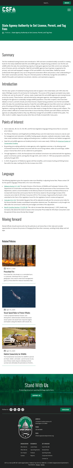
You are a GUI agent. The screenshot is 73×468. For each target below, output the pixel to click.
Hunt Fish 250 (45, 447)
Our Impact (24, 453)
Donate (67, 3)
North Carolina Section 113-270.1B (15, 207)
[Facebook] (11, 409)
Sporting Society (46, 453)
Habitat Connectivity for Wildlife (15, 353)
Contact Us (45, 458)
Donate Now (45, 450)
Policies (7, 33)
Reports (33, 455)
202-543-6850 (38, 429)
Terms (42, 465)
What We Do (24, 450)
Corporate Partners (47, 455)
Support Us (36, 395)
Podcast (33, 453)
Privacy (38, 465)
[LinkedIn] (18, 409)
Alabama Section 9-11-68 (12, 186)
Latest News (34, 447)
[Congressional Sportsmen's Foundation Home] (9, 10)
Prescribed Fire (9, 271)
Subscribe (65, 410)
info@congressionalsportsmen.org (44, 436)
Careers (23, 455)
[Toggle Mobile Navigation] (69, 10)
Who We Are (24, 447)
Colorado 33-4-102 (10, 200)
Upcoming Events (35, 450)
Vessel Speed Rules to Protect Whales (17, 312)
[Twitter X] (15, 409)
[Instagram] (22, 409)
